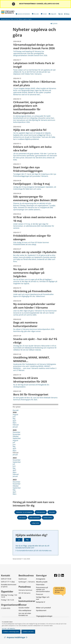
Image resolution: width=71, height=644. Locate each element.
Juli (14, 442)
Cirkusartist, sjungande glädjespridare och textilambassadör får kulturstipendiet (28, 107)
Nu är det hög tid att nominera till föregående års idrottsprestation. (31, 386)
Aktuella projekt (41, 582)
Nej (27, 540)
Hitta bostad (22, 517)
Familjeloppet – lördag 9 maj (31, 184)
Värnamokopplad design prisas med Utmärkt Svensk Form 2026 (34, 46)
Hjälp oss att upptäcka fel (29, 130)
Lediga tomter (35, 523)
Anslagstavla (40, 579)
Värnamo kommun (5, 19)
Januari (15, 427)
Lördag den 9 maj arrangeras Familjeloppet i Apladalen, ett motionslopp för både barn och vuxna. (34, 188)
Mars (14, 423)
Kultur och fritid (14, 19)
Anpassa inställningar (16, 637)
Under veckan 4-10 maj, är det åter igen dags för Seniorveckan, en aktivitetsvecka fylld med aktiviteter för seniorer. (33, 226)
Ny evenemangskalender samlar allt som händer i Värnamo (34, 305)
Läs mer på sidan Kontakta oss (25, 614)
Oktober (16, 436)
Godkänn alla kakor (28, 631)
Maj (14, 419)
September (17, 438)
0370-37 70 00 (6, 579)
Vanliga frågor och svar (43, 598)
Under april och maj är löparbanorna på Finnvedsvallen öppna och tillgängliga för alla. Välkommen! (33, 295)
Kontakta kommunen (8, 584)
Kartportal (40, 602)
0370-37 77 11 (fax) (8, 582)
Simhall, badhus (48, 517)
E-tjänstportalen (40, 512)
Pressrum (39, 594)
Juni (14, 417)
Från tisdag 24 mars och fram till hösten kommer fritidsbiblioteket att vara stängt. (31, 243)
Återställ (15, 410)
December (16, 432)
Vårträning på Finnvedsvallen (32, 291)
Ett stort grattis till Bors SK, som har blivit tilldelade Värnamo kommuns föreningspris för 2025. (35, 399)
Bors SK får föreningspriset (30, 394)
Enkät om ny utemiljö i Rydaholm (34, 252)
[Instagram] (59, 575)
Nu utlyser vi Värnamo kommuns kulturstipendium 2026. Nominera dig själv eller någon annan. (34, 330)
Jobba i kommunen (35, 517)
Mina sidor (52, 512)
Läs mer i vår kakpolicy (8, 628)
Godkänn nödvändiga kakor (11, 631)
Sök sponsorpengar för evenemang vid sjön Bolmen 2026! (35, 198)
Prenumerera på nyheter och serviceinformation (43, 589)
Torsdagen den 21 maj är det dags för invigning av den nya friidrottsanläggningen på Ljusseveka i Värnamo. (34, 175)
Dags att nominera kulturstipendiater (25, 324)
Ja (19, 540)
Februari (16, 425)
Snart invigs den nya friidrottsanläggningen (28, 169)
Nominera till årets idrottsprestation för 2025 (30, 379)
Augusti (15, 414)
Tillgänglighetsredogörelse (44, 617)
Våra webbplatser (25, 610)
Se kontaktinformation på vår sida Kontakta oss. (34, 550)
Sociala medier (24, 608)
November (16, 434)
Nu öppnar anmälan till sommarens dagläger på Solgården (28, 272)
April (14, 421)
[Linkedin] (62, 575)
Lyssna (54, 23)
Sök (61, 14)
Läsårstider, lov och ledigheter (24, 512)
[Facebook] (55, 575)
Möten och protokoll (43, 608)
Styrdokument (41, 610)
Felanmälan (40, 584)
